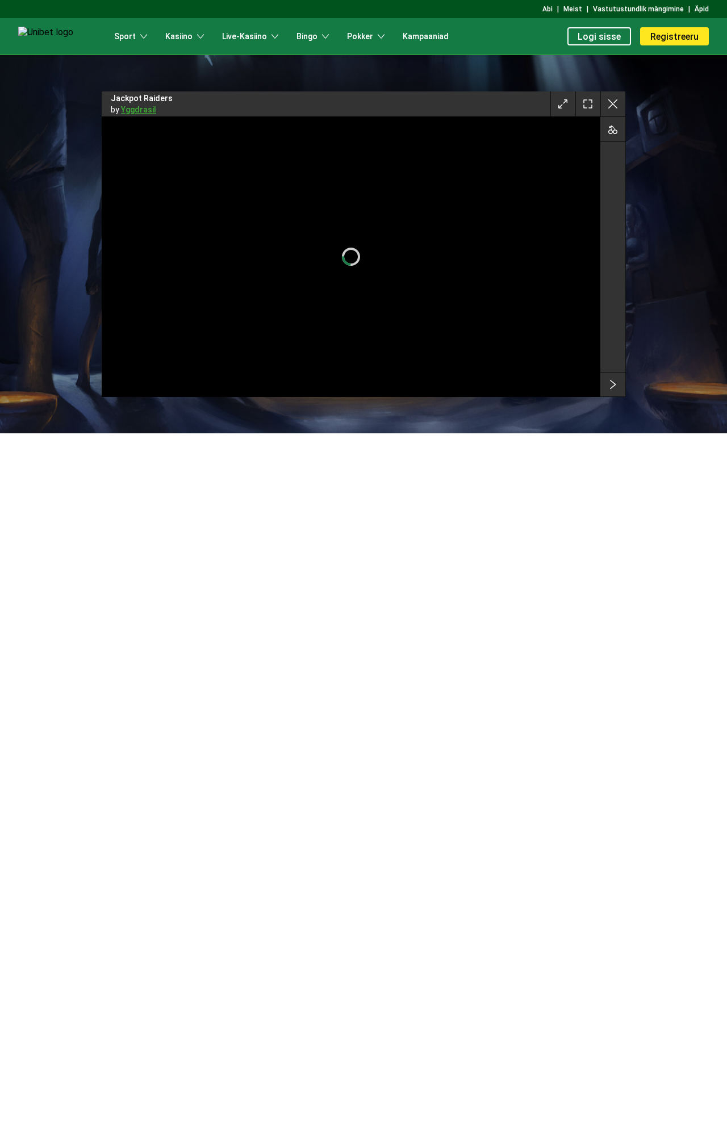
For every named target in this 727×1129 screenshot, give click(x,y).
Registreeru (674, 36)
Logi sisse (599, 36)
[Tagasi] (612, 103)
